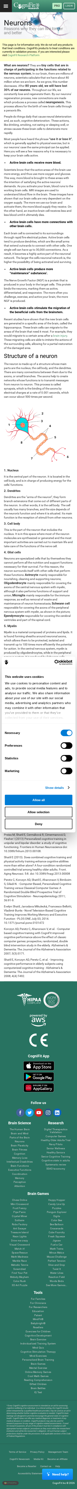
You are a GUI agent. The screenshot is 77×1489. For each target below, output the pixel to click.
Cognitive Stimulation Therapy (38, 1352)
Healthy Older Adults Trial (55, 1140)
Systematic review (55, 1164)
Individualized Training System (38, 1343)
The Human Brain (20, 1129)
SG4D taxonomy (55, 1168)
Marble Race (20, 1261)
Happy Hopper (56, 1200)
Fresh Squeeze (56, 1236)
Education (38, 1311)
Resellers (38, 1327)
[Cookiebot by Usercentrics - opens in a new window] (54, 662)
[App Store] (39, 1065)
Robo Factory (19, 1224)
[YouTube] (38, 1113)
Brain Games (38, 1364)
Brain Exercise (38, 1339)
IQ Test (38, 1392)
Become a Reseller (26, 1466)
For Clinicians (38, 1303)
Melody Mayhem (19, 1277)
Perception (20, 1182)
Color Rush (19, 1281)
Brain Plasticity (19, 1145)
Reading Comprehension (38, 1380)
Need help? (60, 1474)
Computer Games (56, 1136)
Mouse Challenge (57, 1257)
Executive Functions (19, 1170)
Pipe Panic (19, 1212)
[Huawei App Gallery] (39, 1087)
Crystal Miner (19, 1216)
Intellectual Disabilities (20, 1162)
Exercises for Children (38, 1331)
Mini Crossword (20, 1204)
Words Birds (57, 1281)
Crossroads (56, 1228)
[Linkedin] (57, 1113)
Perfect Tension (57, 1261)
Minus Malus (56, 1252)
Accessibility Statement (30, 1473)
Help (57, 1466)
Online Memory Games (38, 1372)
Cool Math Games (38, 1376)
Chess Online (19, 1200)
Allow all (38, 800)
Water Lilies (56, 1273)
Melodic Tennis (19, 1265)
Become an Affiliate (57, 1459)
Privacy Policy (37, 1452)
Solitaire (19, 1220)
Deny (38, 824)
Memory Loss (20, 1158)
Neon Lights (20, 1236)
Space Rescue (20, 1252)
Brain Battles (38, 1388)
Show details (54, 787)
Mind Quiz (38, 1347)
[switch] (66, 745)
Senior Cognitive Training (55, 1156)
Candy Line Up (56, 1204)
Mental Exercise (38, 1368)
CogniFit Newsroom (20, 1459)
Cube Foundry (57, 1232)
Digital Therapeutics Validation (55, 1131)
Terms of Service (17, 1452)
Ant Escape (19, 1228)
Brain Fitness (19, 1149)
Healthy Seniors (56, 1152)
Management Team (58, 1452)
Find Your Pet (19, 1273)
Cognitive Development (38, 1335)
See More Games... (56, 1285)
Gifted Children (38, 1384)
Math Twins (56, 1249)
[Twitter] (29, 1113)
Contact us (45, 1466)
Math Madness (19, 1257)
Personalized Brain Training (38, 1360)
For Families (38, 1299)
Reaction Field (56, 1277)
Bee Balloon (56, 1224)
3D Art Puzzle (19, 1285)
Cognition (19, 1154)
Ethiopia (12, 1483)
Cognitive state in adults (56, 1160)
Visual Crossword (19, 1244)
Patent (38, 1315)
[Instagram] (48, 1113)
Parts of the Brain (20, 1137)
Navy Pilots (55, 1144)
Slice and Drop (56, 1265)
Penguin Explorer (57, 1212)
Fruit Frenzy (19, 1208)
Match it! (20, 1249)
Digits (56, 1216)
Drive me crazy (19, 1240)
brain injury (60, 335)
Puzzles (56, 1208)
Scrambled (19, 1269)
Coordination (19, 1174)
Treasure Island (20, 1232)
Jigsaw (57, 1240)
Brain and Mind (19, 1133)
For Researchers (38, 1307)
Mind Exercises (38, 1356)
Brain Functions (20, 1166)
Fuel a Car (56, 1244)
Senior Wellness (56, 1148)
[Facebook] (20, 1113)
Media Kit (39, 1459)
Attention (19, 1186)
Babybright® (38, 1323)
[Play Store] (39, 1076)
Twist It (57, 1269)
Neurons (20, 1141)
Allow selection (38, 812)
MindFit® (38, 1319)
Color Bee (56, 1220)
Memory (19, 1178)
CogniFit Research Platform (23, 55)
